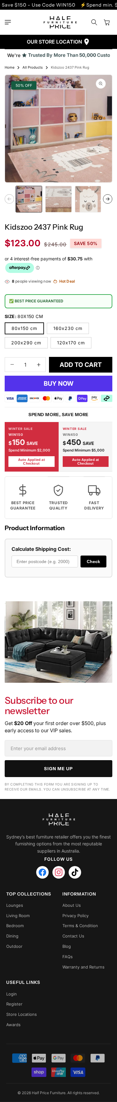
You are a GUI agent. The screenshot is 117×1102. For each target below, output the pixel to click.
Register (14, 1003)
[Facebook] (42, 872)
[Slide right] (107, 199)
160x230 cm (67, 328)
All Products (32, 67)
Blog (66, 946)
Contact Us (73, 935)
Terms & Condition (80, 925)
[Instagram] (58, 872)
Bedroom (15, 925)
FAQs (67, 956)
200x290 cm (26, 342)
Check (93, 561)
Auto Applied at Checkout (31, 461)
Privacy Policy (75, 915)
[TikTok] (75, 872)
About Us (71, 905)
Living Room (18, 915)
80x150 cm (24, 328)
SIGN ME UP (58, 768)
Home (9, 67)
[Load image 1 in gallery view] (29, 199)
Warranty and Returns (83, 966)
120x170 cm (71, 342)
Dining (12, 935)
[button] (9, 22)
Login (11, 993)
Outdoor (14, 946)
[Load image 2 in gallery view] (58, 199)
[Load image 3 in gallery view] (88, 199)
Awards (13, 1024)
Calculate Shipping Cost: (41, 549)
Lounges (14, 905)
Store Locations (21, 1014)
